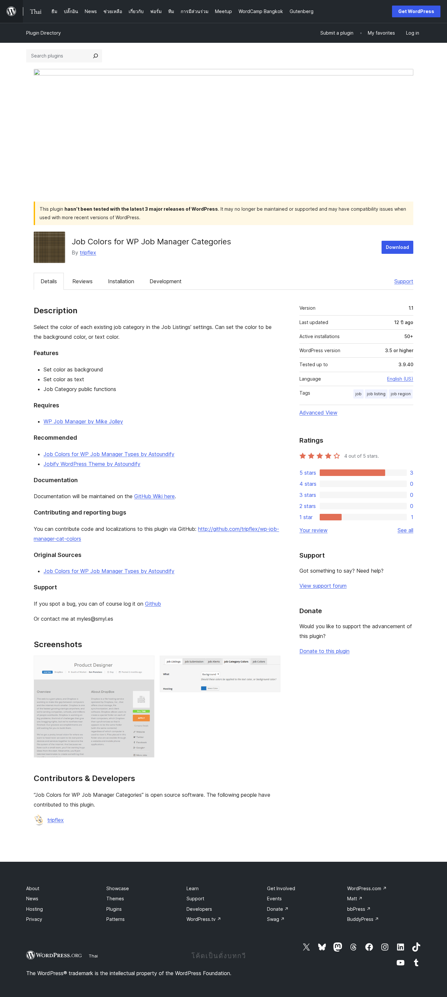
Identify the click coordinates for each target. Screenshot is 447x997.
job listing (376, 393)
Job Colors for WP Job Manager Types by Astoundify (109, 454)
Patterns (115, 919)
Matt (355, 898)
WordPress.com (367, 888)
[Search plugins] (95, 55)
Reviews (82, 281)
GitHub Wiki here (154, 496)
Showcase (117, 888)
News (32, 898)
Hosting (34, 909)
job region (401, 393)
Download (397, 247)
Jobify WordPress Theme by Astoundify (92, 464)
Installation (121, 281)
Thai (93, 955)
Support (403, 281)
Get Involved (281, 888)
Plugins (114, 909)
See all (405, 530)
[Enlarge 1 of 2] (145, 664)
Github (153, 603)
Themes (115, 898)
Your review (313, 530)
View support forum (323, 585)
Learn (193, 888)
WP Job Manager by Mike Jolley (83, 421)
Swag (276, 919)
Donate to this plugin (324, 651)
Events (274, 898)
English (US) (400, 379)
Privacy (34, 919)
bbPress (359, 909)
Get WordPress (416, 11)
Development (166, 281)
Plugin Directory (43, 33)
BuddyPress (363, 919)
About (32, 888)
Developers (199, 909)
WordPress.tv (204, 919)
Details (49, 281)
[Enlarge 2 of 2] (271, 664)
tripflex (88, 252)
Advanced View (318, 412)
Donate (278, 909)
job (358, 393)
